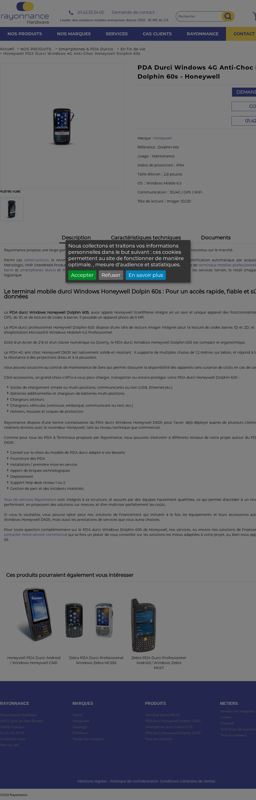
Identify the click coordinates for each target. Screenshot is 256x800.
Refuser (111, 275)
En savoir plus (145, 275)
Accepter (82, 275)
